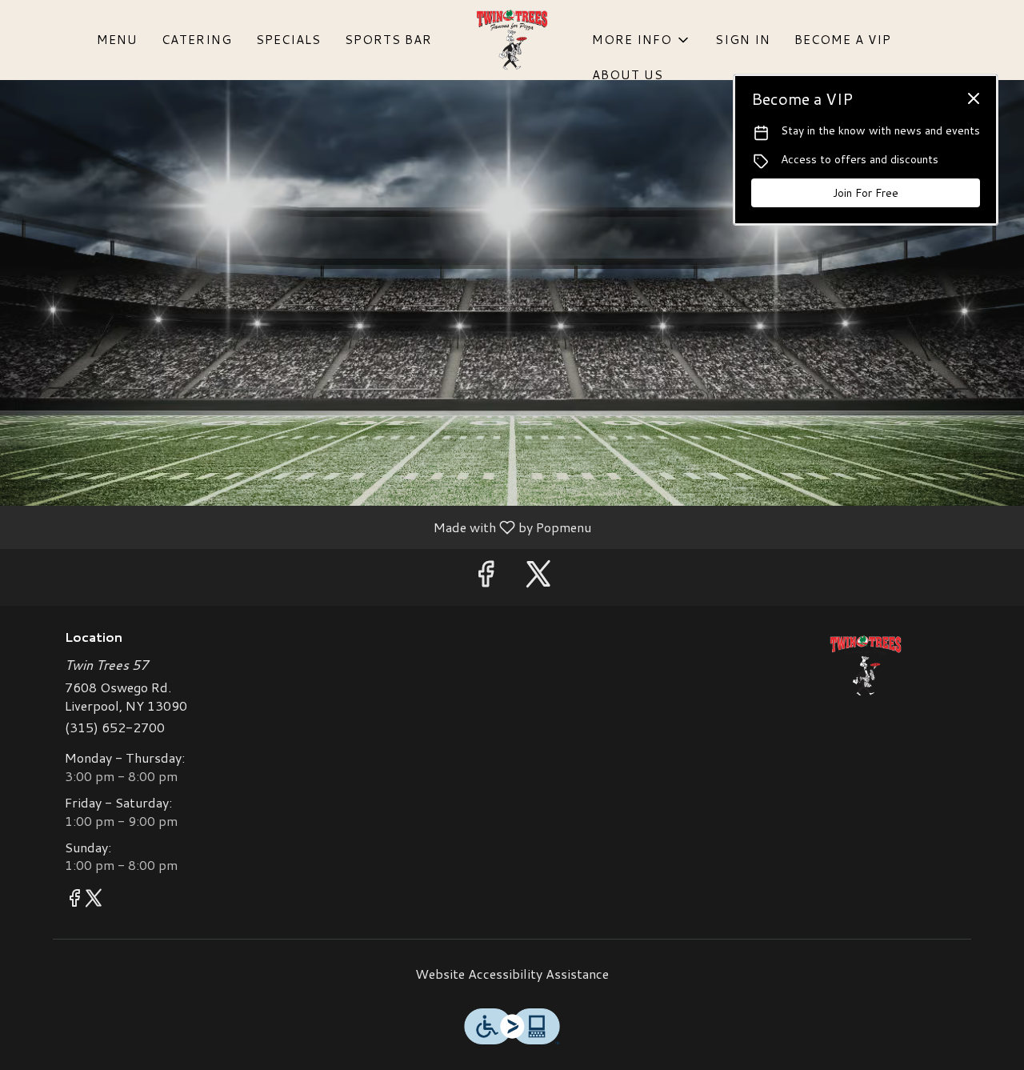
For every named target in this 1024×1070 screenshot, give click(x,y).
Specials (288, 39)
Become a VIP (842, 39)
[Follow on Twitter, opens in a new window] (538, 577)
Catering (197, 39)
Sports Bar (388, 39)
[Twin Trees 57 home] (512, 40)
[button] (641, 40)
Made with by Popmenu (301, 526)
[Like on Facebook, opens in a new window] (485, 577)
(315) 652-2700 (115, 727)
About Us (627, 74)
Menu (117, 39)
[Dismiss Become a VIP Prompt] (973, 98)
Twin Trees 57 (866, 666)
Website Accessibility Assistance (512, 974)
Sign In (742, 39)
